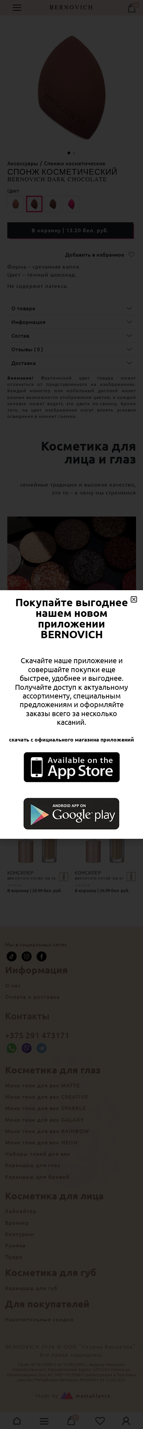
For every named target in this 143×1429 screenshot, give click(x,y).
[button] (133, 599)
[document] (71, 714)
